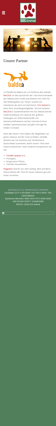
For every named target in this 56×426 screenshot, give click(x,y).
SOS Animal (42, 105)
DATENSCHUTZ (15, 189)
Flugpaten (8, 168)
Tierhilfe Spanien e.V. (16, 155)
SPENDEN (43, 189)
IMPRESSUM (31, 189)
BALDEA (7, 95)
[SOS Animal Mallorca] (28, 12)
